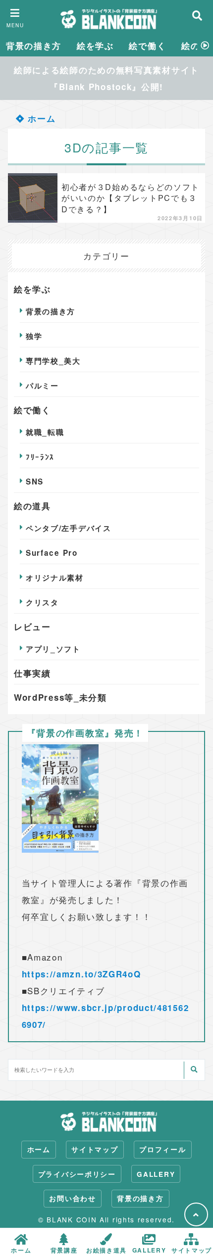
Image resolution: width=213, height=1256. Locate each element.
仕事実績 (32, 673)
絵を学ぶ (95, 45)
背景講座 (64, 1249)
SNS (35, 481)
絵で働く (147, 45)
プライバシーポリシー (77, 1174)
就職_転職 (45, 432)
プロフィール (162, 1149)
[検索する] (194, 1070)
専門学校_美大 (53, 360)
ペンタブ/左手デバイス (68, 528)
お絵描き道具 (106, 1249)
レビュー (32, 626)
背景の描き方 (33, 45)
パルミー (42, 385)
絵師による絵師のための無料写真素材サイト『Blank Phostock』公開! (106, 78)
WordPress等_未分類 (60, 697)
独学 (34, 336)
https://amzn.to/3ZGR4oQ (81, 974)
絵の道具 (32, 506)
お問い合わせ (72, 1198)
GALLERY (156, 1174)
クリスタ (42, 602)
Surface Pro (52, 552)
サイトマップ (94, 1149)
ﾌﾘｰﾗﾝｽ (40, 456)
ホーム (40, 118)
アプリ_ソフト (53, 648)
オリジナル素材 (55, 577)
